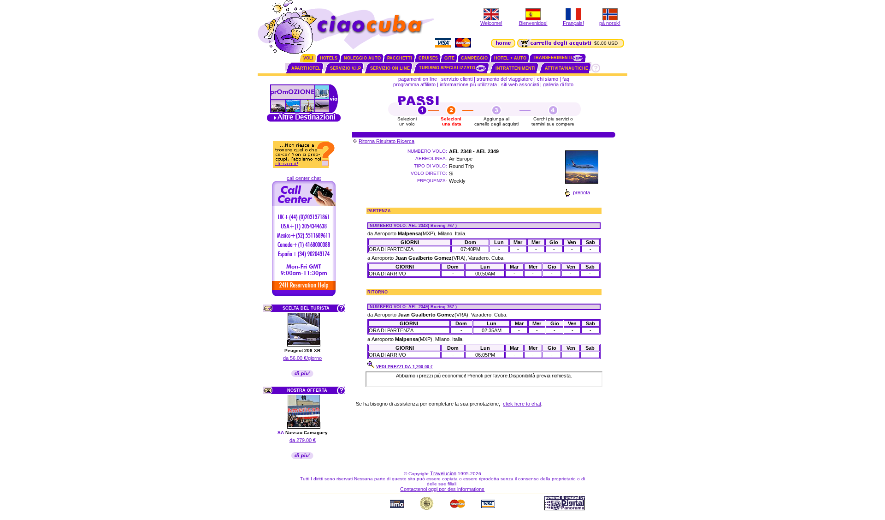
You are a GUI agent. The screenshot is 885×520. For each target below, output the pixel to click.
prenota (581, 192)
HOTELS (328, 58)
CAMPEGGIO (474, 58)
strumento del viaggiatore (505, 79)
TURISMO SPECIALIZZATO (447, 68)
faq (565, 79)
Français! (573, 23)
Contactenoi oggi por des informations (442, 489)
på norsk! (609, 23)
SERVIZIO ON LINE (390, 68)
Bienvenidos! (533, 23)
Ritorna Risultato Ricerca (386, 141)
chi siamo (547, 79)
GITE (449, 58)
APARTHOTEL (306, 68)
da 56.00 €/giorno (302, 358)
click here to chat (522, 403)
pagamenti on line (417, 79)
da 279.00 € (302, 440)
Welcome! (491, 23)
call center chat (304, 178)
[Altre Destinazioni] (304, 121)
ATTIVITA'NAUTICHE (566, 68)
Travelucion (443, 473)
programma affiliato (414, 84)
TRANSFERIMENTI (552, 57)
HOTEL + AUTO (510, 58)
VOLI (308, 58)
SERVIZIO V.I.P (345, 68)
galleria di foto (559, 84)
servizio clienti (456, 79)
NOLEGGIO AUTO (362, 58)
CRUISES (428, 58)
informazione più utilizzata (468, 84)
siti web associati (520, 84)
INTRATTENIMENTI (516, 68)
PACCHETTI (399, 58)
